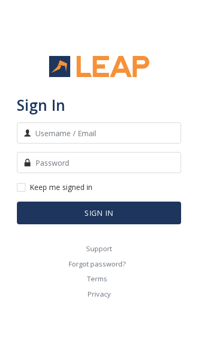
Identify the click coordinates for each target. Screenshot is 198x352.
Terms (97, 278)
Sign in (98, 213)
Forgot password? (97, 264)
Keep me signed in (61, 187)
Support (99, 248)
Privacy (99, 294)
